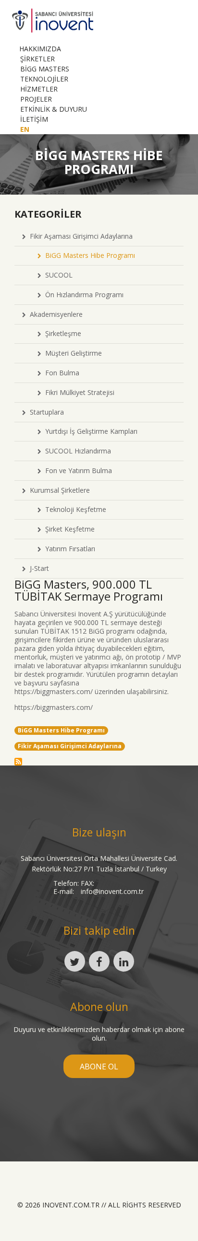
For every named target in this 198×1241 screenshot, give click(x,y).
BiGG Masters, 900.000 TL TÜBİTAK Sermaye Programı (88, 590)
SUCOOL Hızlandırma (76, 450)
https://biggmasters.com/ (53, 691)
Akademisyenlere (54, 314)
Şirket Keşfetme (68, 529)
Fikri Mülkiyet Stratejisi (77, 392)
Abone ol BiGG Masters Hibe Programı (18, 761)
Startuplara (45, 412)
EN (24, 129)
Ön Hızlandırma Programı (82, 294)
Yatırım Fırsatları (68, 548)
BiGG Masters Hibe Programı (88, 255)
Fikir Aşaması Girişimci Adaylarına (79, 236)
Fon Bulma (60, 372)
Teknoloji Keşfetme (73, 509)
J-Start (37, 568)
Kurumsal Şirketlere (58, 490)
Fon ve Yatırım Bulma (76, 470)
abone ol (99, 1066)
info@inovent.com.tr (112, 891)
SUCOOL (57, 274)
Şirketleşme (61, 333)
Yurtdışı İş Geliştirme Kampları (89, 431)
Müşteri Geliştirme (71, 353)
